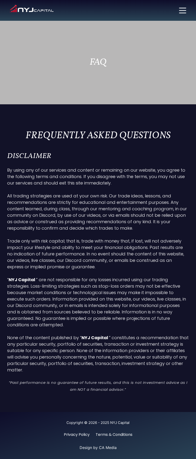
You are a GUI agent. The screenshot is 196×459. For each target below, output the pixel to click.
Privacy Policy (77, 434)
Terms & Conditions (114, 434)
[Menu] (182, 10)
